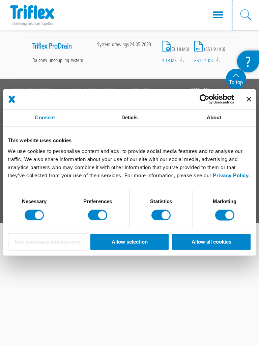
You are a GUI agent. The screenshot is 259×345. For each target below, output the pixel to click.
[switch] (97, 215)
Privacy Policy (231, 175)
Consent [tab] (45, 117)
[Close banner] (249, 99)
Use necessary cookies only (47, 242)
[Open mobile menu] (218, 15)
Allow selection (130, 242)
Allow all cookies (211, 242)
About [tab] (214, 117)
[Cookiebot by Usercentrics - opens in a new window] (204, 99)
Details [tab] (129, 117)
